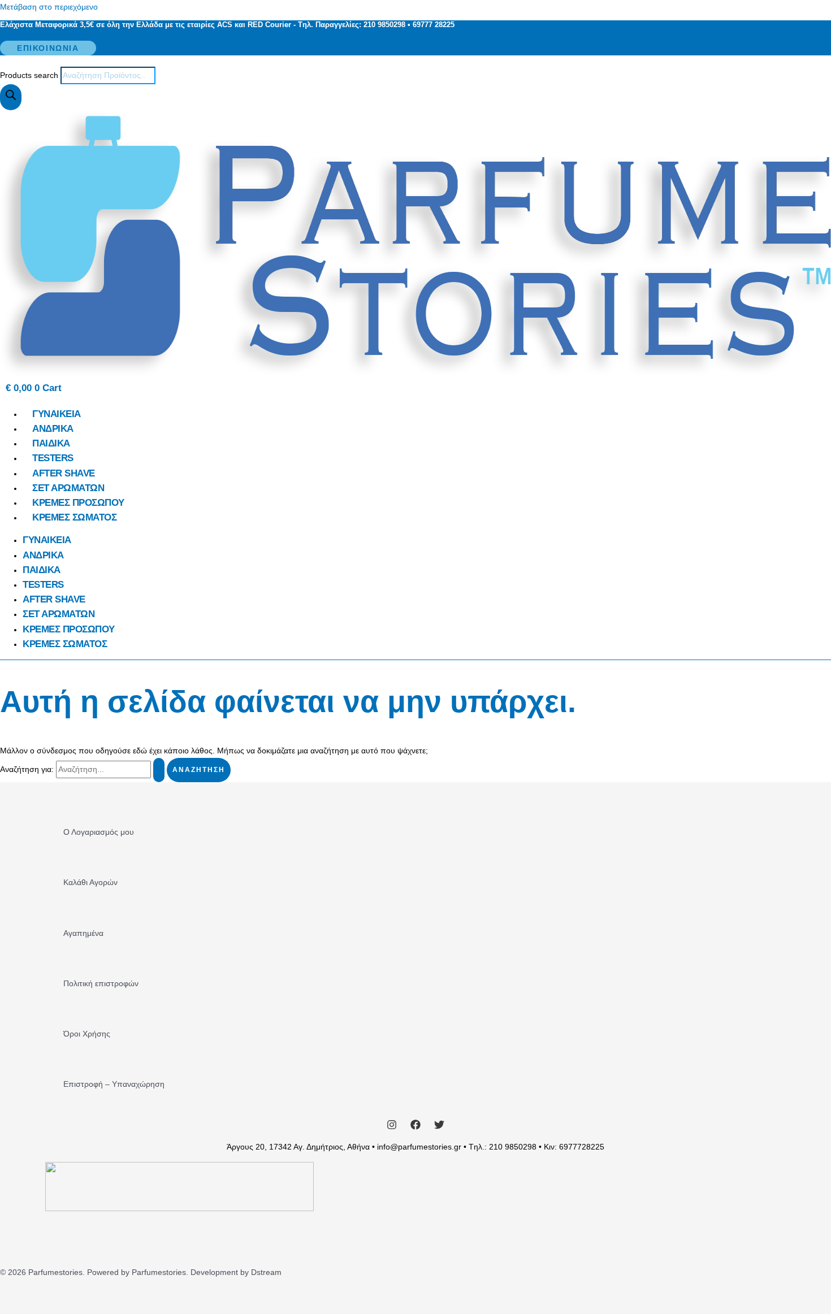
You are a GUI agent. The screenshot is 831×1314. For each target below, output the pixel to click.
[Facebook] (415, 1126)
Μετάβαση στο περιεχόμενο (49, 6)
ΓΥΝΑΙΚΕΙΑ (56, 414)
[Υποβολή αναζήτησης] (159, 770)
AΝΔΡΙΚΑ (52, 428)
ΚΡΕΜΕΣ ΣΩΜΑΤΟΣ (74, 517)
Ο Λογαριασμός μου (98, 831)
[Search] (10, 97)
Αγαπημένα (83, 933)
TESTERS (52, 458)
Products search (30, 75)
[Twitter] (439, 1126)
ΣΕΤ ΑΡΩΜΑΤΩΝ (68, 488)
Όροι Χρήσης (86, 1033)
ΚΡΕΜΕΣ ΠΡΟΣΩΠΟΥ (78, 502)
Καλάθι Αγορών (90, 882)
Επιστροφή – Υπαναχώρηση (114, 1084)
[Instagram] (392, 1126)
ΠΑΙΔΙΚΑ (51, 443)
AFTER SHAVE (63, 473)
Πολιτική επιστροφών (100, 983)
